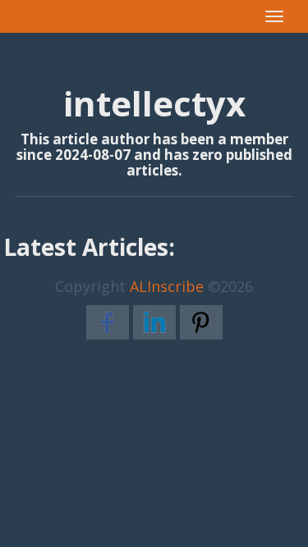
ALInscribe (167, 286)
